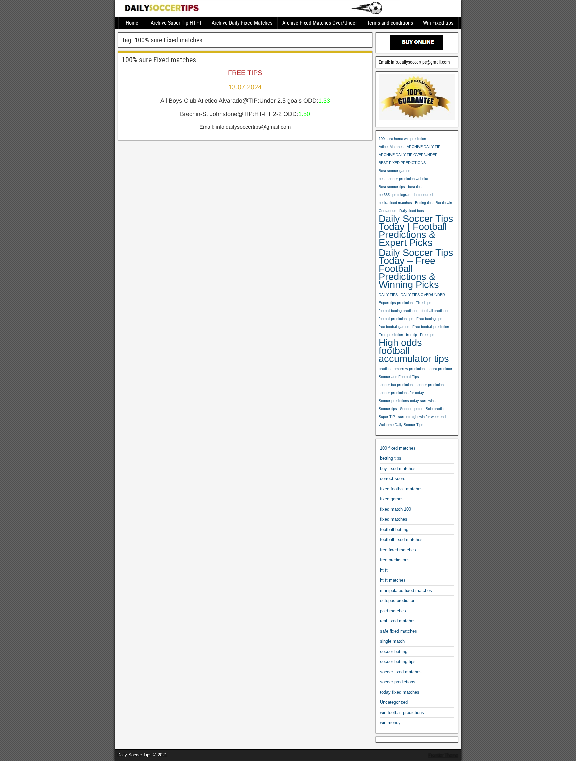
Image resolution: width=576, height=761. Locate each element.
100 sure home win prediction (402, 139)
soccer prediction (430, 385)
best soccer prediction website (403, 179)
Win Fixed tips (438, 23)
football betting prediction (398, 311)
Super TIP (387, 417)
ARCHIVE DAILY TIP (423, 147)
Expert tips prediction (396, 303)
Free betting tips (429, 319)
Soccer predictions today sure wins (407, 401)
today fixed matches (399, 692)
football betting (394, 529)
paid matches (393, 610)
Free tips (427, 335)
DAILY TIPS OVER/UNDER (423, 295)
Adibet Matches (391, 147)
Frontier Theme (443, 755)
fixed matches (393, 519)
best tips (415, 187)
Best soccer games (394, 171)
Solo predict (435, 409)
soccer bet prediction (396, 385)
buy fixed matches (398, 468)
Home (132, 23)
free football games (394, 327)
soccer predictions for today (401, 393)
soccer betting (393, 651)
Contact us (387, 211)
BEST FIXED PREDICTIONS (402, 163)
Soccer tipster (411, 409)
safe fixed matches (398, 631)
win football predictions (402, 712)
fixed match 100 (395, 509)
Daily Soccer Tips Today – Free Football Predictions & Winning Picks (416, 269)
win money (390, 722)
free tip (411, 335)
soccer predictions (397, 681)
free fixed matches (398, 549)
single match (392, 641)
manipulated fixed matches (406, 590)
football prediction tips (396, 319)
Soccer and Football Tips (399, 377)
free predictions (395, 559)
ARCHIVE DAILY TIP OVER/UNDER (408, 155)
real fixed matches (398, 620)
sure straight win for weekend (422, 417)
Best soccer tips (392, 187)
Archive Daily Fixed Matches (242, 23)
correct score (392, 478)
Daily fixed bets (411, 211)
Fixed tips (423, 303)
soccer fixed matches (401, 671)
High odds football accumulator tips (414, 351)
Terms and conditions (390, 23)
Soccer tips (388, 409)
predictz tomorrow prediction (402, 369)
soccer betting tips (398, 661)
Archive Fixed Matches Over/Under (319, 23)
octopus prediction (397, 600)
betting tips (390, 458)
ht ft (384, 570)
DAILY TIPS (388, 295)
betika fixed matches (395, 203)
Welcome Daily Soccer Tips (401, 425)
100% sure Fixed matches (159, 60)
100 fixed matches (398, 448)
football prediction (435, 311)
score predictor (440, 369)
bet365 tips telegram (395, 195)
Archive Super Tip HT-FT (176, 23)
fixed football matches (401, 488)
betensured (423, 195)
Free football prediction (430, 327)
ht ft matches (393, 580)
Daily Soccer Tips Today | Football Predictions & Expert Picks (416, 231)
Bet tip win (444, 203)
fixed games (392, 498)
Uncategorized (394, 702)
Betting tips (424, 203)
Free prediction (391, 335)
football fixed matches (401, 539)
